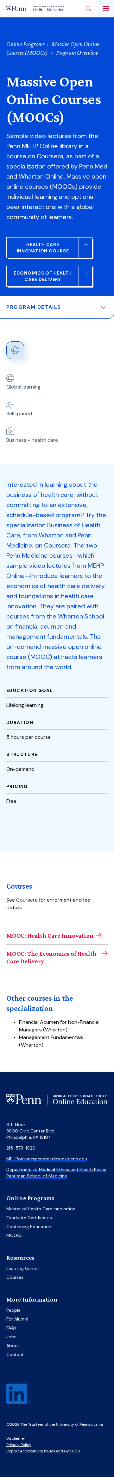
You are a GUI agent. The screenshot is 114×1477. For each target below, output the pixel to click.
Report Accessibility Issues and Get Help (43, 1451)
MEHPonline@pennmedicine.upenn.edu (46, 1159)
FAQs (11, 1328)
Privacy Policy (18, 1444)
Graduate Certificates (29, 1217)
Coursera (27, 900)
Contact (15, 1354)
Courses (14, 1277)
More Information (32, 1299)
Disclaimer (15, 1438)
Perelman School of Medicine (36, 1176)
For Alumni (17, 1319)
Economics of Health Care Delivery (43, 276)
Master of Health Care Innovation (40, 1209)
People (13, 1310)
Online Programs (25, 44)
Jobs (11, 1337)
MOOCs (14, 1235)
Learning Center (22, 1268)
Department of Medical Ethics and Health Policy (56, 1169)
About (12, 1345)
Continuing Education (28, 1226)
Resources (20, 1257)
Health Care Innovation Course (43, 248)
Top (97, 1458)
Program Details (33, 307)
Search (88, 8)
